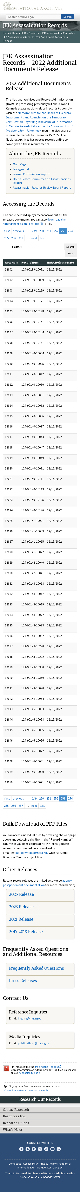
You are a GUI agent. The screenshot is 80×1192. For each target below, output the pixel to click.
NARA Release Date (60, 262)
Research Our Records (25, 33)
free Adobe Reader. (46, 1067)
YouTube (46, 1149)
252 (56, 231)
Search (67, 16)
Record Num (30, 262)
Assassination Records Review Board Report (42, 187)
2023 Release (21, 906)
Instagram (33, 1149)
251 (48, 231)
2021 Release (21, 919)
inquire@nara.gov (29, 1018)
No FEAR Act (44, 1167)
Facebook (21, 1149)
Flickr (58, 1149)
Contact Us (15, 1163)
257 (20, 238)
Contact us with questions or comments (26, 1090)
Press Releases (23, 980)
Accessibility (30, 1163)
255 (6, 238)
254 (70, 231)
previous (18, 231)
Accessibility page (29, 1073)
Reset (71, 253)
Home (6, 33)
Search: (17, 246)
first (7, 231)
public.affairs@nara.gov (33, 1043)
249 (34, 231)
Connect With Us (40, 1143)
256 (13, 238)
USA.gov (58, 1167)
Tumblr (40, 1149)
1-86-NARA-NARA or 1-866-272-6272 (40, 1177)
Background (21, 169)
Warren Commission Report (31, 174)
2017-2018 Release (26, 931)
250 (41, 231)
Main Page (19, 164)
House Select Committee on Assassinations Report (42, 181)
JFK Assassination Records (57, 33)
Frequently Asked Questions (36, 968)
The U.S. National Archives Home (32, 7)
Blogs (52, 1149)
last (42, 238)
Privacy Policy (48, 1163)
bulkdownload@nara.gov (31, 853)
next (34, 238)
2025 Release (21, 894)
